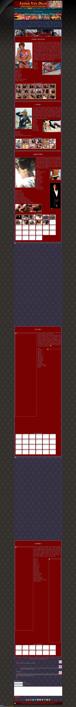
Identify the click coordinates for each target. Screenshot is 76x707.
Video (24, 702)
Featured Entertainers (43, 702)
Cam (39, 702)
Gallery (22, 702)
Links (35, 702)
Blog (28, 702)
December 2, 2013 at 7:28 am (20, 672)
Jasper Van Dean (33, 3)
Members (37, 702)
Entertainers (38, 11)
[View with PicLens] (38, 83)
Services (26, 702)
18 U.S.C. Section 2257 (54, 702)
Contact (33, 702)
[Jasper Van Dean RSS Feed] (15, 703)
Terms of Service (48, 702)
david (17, 660)
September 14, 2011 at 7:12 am (20, 661)
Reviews (30, 702)
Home (19, 702)
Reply (17, 664)
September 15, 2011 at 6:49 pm (24, 666)
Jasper (21, 665)
